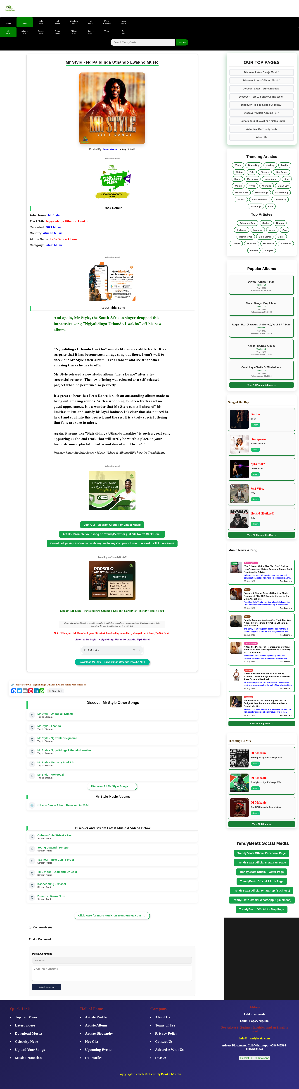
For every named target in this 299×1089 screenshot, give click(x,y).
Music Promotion (28, 1058)
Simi (287, 179)
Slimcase (251, 243)
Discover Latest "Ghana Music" (261, 80)
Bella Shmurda (259, 199)
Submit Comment (46, 987)
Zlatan (239, 172)
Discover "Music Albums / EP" (262, 113)
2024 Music (53, 227)
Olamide (266, 186)
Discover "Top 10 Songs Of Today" (261, 104)
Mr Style (54, 215)
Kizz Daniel (281, 172)
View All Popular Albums (261, 385)
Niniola (280, 223)
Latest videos (25, 1025)
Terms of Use (165, 1025)
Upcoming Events (98, 1050)
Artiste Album (96, 1025)
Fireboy (265, 172)
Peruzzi (254, 250)
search (182, 42)
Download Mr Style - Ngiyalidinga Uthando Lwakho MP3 (112, 662)
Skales (265, 223)
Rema (237, 179)
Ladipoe (257, 230)
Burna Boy (253, 165)
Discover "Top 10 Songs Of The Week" (262, 96)
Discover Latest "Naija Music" (261, 72)
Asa (284, 230)
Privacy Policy (166, 1033)
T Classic (242, 230)
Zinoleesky (280, 199)
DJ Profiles (93, 1058)
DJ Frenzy (268, 243)
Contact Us (164, 1041)
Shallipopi (256, 206)
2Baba (238, 165)
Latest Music (54, 245)
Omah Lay (283, 186)
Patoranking (281, 192)
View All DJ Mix (261, 824)
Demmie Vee (245, 237)
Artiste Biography (99, 1033)
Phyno (252, 186)
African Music (53, 233)
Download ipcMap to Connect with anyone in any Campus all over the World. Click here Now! (112, 543)
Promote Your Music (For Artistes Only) (262, 121)
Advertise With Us (169, 1050)
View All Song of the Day (261, 535)
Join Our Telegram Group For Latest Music (112, 524)
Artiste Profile (96, 1017)
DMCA (160, 1058)
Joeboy (270, 165)
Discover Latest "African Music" (262, 88)
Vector (272, 230)
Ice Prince (286, 243)
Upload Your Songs (30, 1050)
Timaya (236, 243)
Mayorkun (252, 179)
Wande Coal (241, 192)
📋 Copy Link (55, 691)
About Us (261, 137)
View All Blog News (261, 723)
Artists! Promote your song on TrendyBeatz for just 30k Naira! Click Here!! (112, 534)
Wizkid (238, 186)
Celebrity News (26, 1041)
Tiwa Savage (261, 192)
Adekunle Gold (248, 223)
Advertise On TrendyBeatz (261, 129)
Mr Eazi (241, 199)
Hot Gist (91, 1041)
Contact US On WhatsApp (254, 1058)
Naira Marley (271, 179)
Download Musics (29, 1033)
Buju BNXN (265, 237)
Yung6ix (269, 250)
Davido (285, 165)
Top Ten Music (26, 1017)
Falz (251, 172)
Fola (270, 206)
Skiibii (281, 237)
